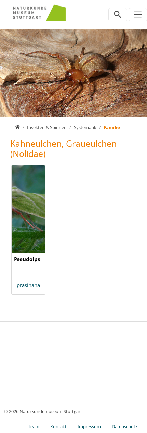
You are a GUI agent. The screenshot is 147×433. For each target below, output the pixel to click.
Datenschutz (124, 426)
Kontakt (58, 426)
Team (33, 426)
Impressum (89, 426)
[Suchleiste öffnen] (117, 14)
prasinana (28, 285)
